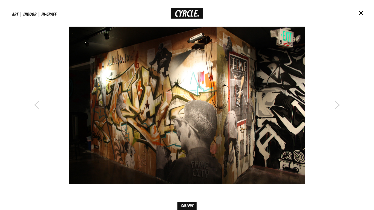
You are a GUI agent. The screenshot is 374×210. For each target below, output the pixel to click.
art (15, 14)
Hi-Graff (49, 14)
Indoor (29, 14)
